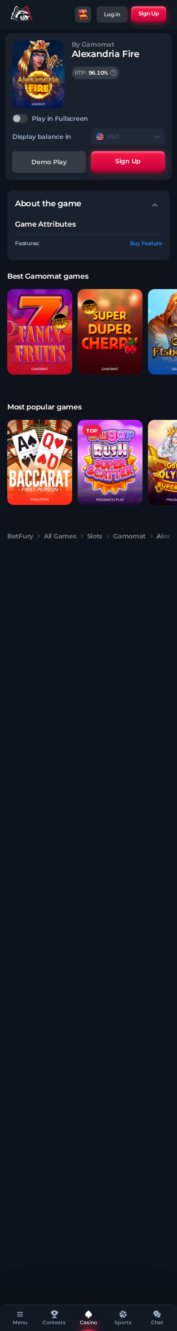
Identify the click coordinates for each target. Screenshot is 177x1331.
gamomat (129, 536)
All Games (60, 536)
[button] (39, 332)
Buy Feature (146, 243)
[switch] (88, 118)
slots (95, 536)
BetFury (20, 536)
